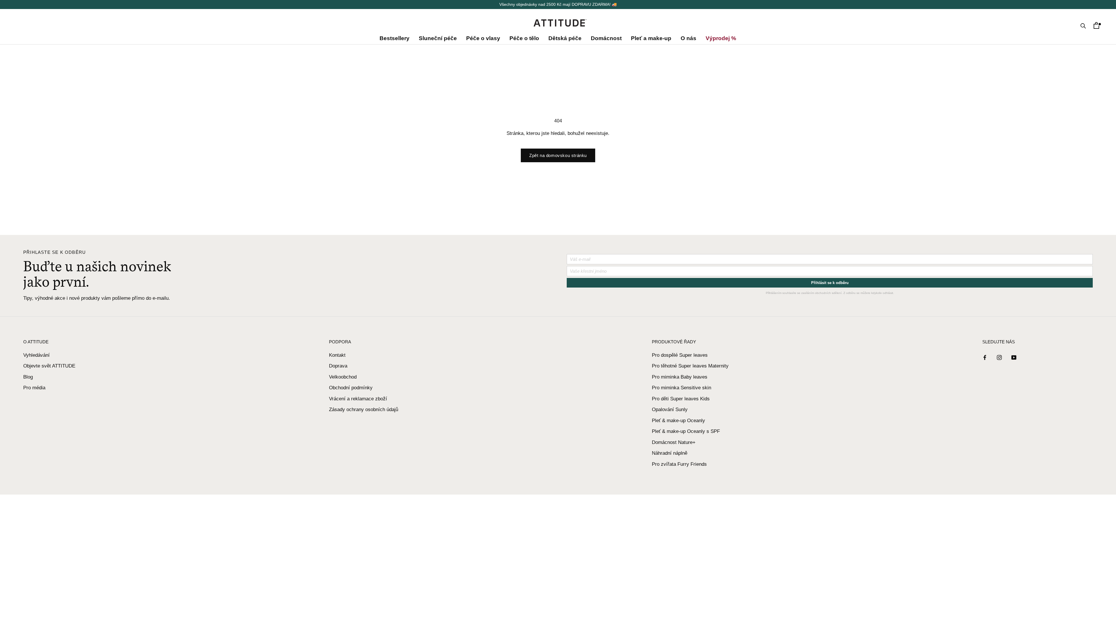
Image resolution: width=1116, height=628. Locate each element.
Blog (28, 377)
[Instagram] (999, 357)
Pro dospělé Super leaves (680, 355)
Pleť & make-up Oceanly (678, 420)
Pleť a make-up (651, 38)
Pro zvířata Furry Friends (679, 464)
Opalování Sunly (670, 409)
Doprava (338, 366)
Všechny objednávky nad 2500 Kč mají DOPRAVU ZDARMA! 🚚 (558, 4)
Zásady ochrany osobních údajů (363, 409)
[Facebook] (984, 357)
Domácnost (606, 38)
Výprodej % (719, 38)
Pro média (34, 387)
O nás (688, 38)
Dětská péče (565, 38)
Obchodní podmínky (351, 387)
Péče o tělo (524, 38)
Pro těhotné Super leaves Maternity (690, 366)
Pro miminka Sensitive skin (681, 387)
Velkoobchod (343, 377)
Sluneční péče (438, 38)
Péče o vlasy (483, 38)
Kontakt (337, 355)
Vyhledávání (36, 355)
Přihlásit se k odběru (830, 283)
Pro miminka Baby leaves (679, 377)
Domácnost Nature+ (673, 442)
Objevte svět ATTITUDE (49, 366)
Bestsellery (396, 38)
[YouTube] (1013, 357)
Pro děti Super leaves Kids (681, 399)
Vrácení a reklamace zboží (358, 399)
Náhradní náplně (669, 453)
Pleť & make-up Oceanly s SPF (686, 431)
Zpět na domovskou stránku (558, 155)
